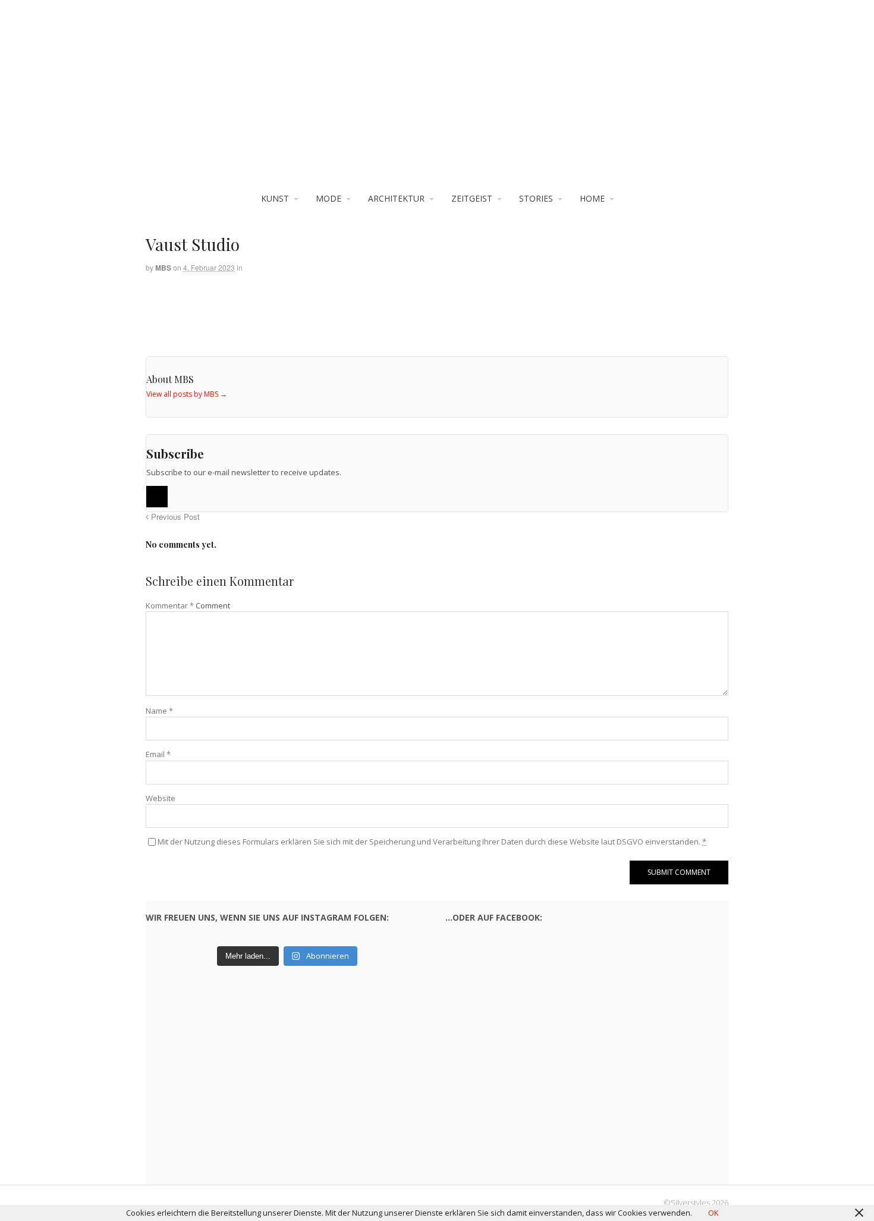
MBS (163, 267)
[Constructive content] (437, 101)
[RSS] (157, 496)
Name (159, 710)
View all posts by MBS (186, 394)
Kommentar (170, 605)
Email (158, 754)
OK (713, 1212)
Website (160, 798)
